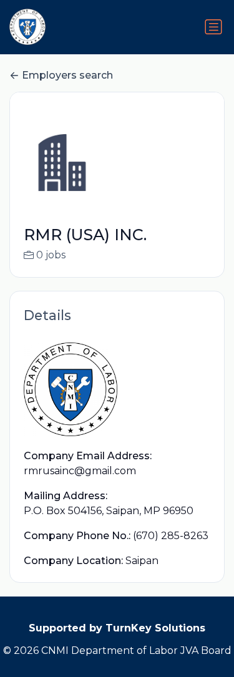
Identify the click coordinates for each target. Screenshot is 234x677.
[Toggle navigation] (213, 27)
